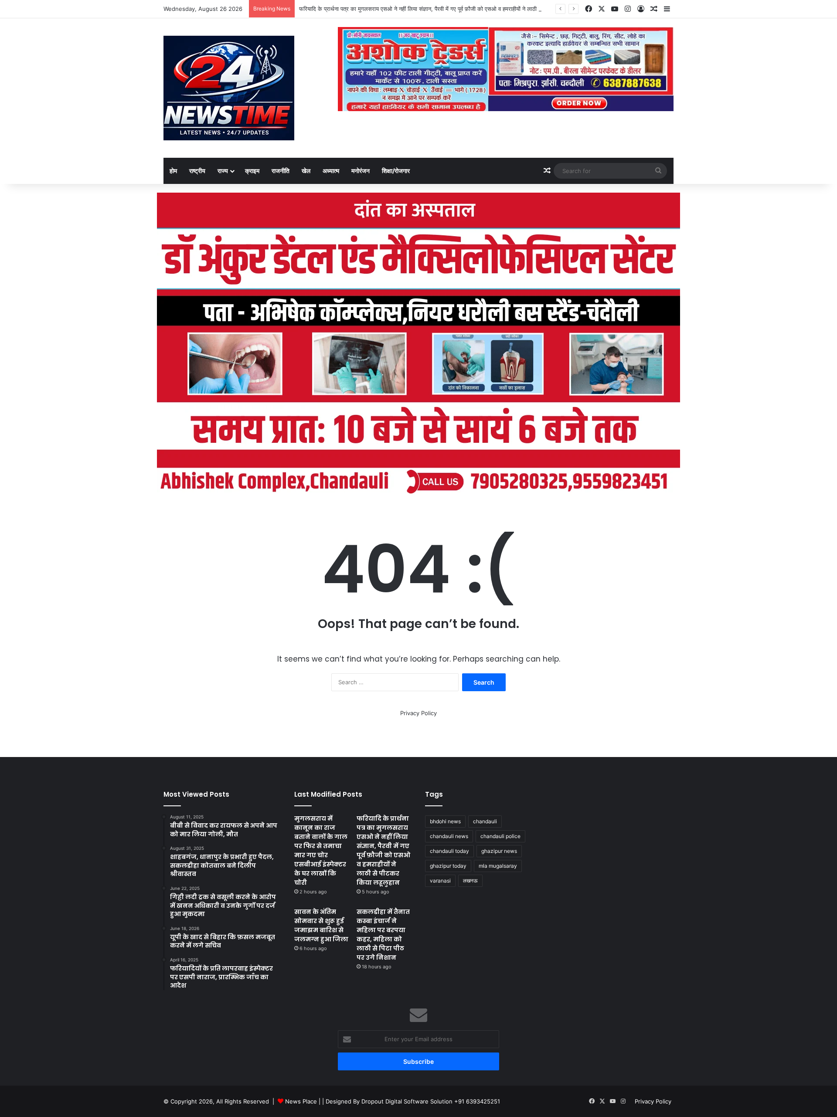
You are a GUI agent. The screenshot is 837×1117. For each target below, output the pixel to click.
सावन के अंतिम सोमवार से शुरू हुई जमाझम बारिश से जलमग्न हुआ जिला (321, 925)
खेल (306, 170)
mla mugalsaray (498, 865)
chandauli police (500, 836)
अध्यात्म (331, 170)
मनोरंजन (360, 170)
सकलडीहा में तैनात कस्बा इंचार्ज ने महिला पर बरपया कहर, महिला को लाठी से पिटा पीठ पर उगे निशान (383, 934)
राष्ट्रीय (197, 170)
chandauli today (449, 851)
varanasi (440, 880)
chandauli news (449, 836)
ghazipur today (448, 865)
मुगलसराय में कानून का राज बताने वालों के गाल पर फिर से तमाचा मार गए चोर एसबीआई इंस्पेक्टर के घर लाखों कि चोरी (320, 850)
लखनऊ (470, 880)
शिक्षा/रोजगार (396, 170)
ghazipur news (499, 851)
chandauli (485, 821)
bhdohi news (445, 821)
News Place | (302, 1101)
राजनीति (280, 170)
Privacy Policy (418, 713)
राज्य (223, 170)
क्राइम (252, 170)
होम (173, 170)
